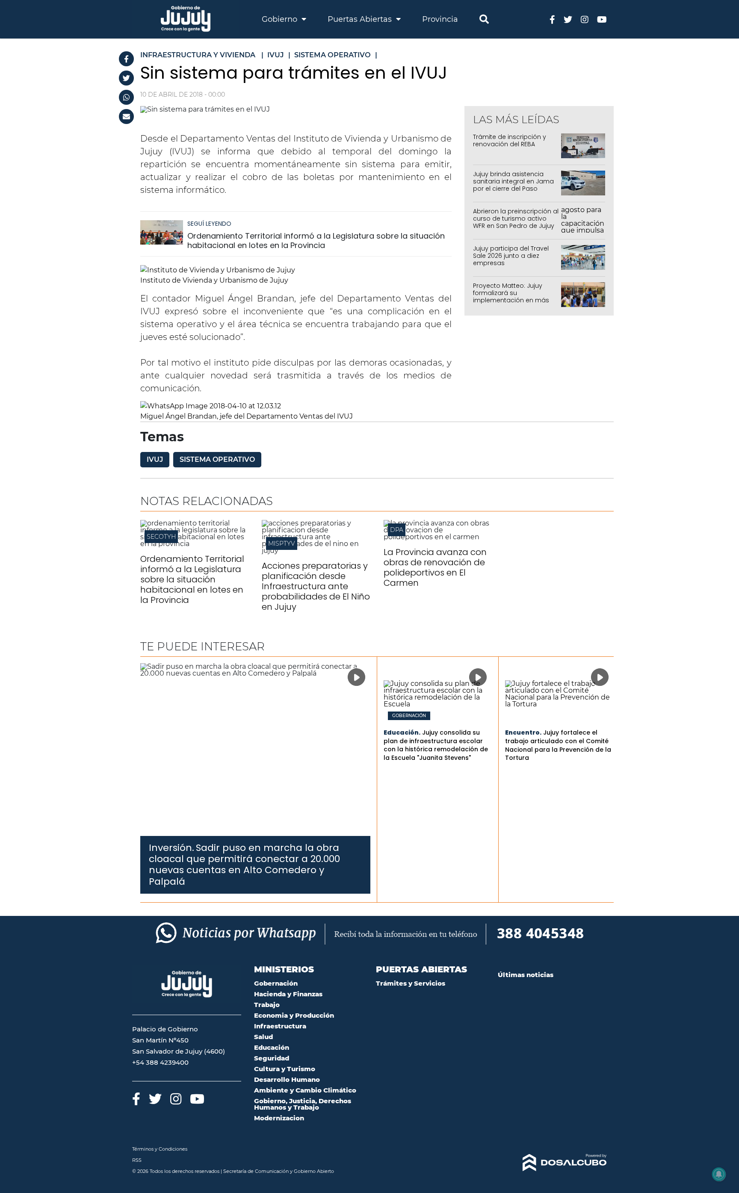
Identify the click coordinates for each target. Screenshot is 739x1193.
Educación (271, 1047)
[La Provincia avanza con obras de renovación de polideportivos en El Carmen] (438, 537)
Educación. (402, 732)
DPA (396, 530)
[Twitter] (126, 78)
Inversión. (171, 847)
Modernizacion (279, 1118)
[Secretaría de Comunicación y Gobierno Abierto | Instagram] (584, 19)
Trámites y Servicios (410, 983)
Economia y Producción (294, 1015)
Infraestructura (280, 1026)
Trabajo (267, 1005)
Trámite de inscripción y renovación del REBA (509, 140)
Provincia (440, 19)
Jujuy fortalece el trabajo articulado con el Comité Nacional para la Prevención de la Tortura (558, 745)
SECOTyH (161, 536)
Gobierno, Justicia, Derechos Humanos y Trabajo (302, 1104)
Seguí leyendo (209, 223)
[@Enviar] (126, 116)
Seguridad (271, 1058)
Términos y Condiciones (159, 1149)
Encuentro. (523, 732)
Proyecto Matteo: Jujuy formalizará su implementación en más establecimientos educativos (511, 300)
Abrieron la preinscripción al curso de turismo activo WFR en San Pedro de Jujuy (516, 218)
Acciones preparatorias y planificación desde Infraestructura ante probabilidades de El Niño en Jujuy (316, 586)
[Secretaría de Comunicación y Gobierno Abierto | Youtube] (602, 19)
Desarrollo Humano (287, 1079)
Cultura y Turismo (284, 1069)
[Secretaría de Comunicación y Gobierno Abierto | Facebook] (552, 19)
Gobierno (280, 19)
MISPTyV (281, 543)
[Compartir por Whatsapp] (126, 97)
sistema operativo (217, 459)
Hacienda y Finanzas (288, 994)
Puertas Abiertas (361, 19)
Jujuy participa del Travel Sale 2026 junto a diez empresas (511, 255)
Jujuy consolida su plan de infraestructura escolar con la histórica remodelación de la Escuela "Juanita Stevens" (436, 745)
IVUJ (155, 459)
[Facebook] (126, 58)
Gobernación (409, 716)
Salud (263, 1037)
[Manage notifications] (719, 1174)
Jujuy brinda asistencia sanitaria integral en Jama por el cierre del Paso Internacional (513, 185)
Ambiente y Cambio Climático (305, 1090)
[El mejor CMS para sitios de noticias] (552, 1162)
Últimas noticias (525, 975)
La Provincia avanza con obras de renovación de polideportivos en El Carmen (435, 567)
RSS (137, 1160)
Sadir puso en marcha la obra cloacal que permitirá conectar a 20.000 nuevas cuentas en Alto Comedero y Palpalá (244, 864)
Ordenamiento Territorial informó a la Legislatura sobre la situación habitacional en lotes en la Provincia (316, 240)
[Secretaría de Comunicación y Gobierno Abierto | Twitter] (568, 19)
